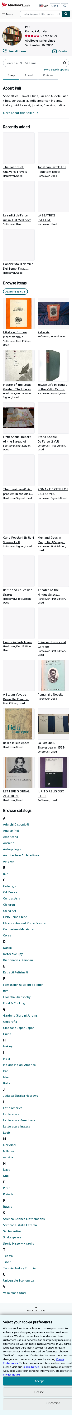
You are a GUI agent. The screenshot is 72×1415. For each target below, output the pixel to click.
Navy (6, 1169)
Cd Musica (10, 892)
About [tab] (29, 75)
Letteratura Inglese (17, 1126)
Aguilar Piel (11, 830)
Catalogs (9, 886)
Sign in (55, 5)
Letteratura (11, 1114)
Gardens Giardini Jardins (20, 1015)
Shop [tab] (11, 75)
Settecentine (12, 1231)
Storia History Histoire (19, 1243)
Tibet (7, 1262)
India (6, 1058)
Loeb (6, 1132)
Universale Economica (18, 1280)
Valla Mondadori (14, 1293)
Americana (10, 837)
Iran (5, 1071)
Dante (7, 948)
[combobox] (41, 14)
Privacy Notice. (11, 1374)
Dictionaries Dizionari (18, 960)
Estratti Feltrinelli (15, 972)
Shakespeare (12, 1237)
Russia (7, 1206)
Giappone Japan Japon (18, 1028)
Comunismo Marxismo (18, 929)
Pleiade (8, 1194)
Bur (5, 874)
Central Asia (11, 898)
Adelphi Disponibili (16, 824)
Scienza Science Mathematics (24, 1219)
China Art (9, 911)
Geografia (10, 1022)
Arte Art (8, 861)
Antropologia (12, 849)
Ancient (8, 843)
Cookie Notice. (31, 1366)
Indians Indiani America (19, 1065)
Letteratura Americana (19, 1120)
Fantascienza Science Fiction (23, 985)
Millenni (8, 1151)
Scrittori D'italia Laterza (20, 1225)
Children (9, 904)
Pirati (7, 1188)
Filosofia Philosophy (17, 997)
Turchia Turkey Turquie (19, 1268)
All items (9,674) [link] (15, 291)
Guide (7, 1034)
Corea (7, 935)
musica (8, 1157)
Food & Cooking (14, 1003)
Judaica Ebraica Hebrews (20, 1095)
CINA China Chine (15, 917)
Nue (6, 1176)
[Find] (66, 14)
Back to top (36, 1310)
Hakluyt (8, 1046)
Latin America (12, 1108)
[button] (65, 63)
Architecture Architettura (21, 855)
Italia (6, 1083)
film (5, 991)
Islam (7, 1077)
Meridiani (9, 1145)
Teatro (8, 1256)
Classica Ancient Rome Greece (24, 923)
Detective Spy (13, 954)
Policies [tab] (48, 75)
